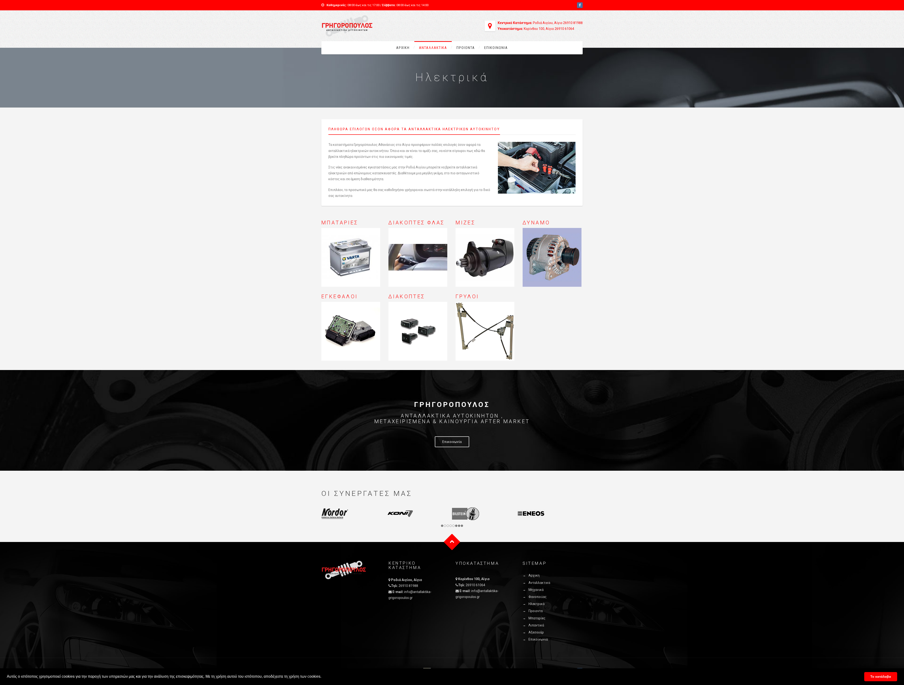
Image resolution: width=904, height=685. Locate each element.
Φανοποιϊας (538, 597)
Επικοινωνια (496, 48)
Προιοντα (465, 48)
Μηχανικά (536, 590)
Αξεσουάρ (536, 632)
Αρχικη (403, 48)
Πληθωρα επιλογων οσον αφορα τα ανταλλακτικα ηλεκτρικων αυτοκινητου (414, 129)
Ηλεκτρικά (537, 604)
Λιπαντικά (536, 625)
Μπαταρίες (537, 618)
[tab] (417, 130)
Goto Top (452, 542)
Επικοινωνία (452, 442)
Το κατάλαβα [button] (880, 676)
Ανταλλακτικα (433, 48)
